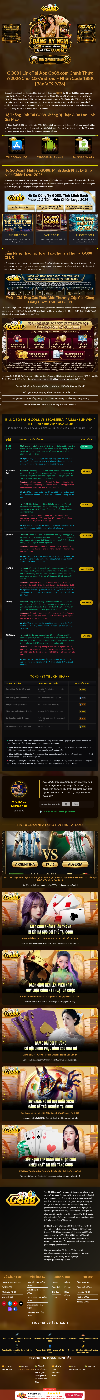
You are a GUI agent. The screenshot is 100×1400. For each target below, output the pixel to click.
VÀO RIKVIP (86, 602)
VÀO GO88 (86, 447)
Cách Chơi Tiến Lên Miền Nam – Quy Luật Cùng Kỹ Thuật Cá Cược (50, 996)
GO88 (50, 1192)
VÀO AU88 (86, 505)
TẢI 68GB (86, 471)
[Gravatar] (15, 1309)
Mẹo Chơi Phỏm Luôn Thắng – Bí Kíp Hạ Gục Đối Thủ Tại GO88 (50, 938)
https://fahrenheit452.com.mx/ (31, 1369)
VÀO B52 (86, 636)
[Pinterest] (4, 1303)
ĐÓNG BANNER (49, 1389)
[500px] (10, 1303)
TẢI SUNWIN (86, 536)
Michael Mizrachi (19, 804)
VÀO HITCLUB (86, 569)
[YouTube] (15, 1303)
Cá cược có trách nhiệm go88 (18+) (59, 811)
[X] (21, 1303)
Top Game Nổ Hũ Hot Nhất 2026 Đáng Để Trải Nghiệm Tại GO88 (50, 1113)
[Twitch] (10, 1309)
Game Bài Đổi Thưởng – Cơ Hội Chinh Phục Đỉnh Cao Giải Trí (50, 1055)
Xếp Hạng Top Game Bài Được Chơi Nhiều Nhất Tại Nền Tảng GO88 (50, 1171)
